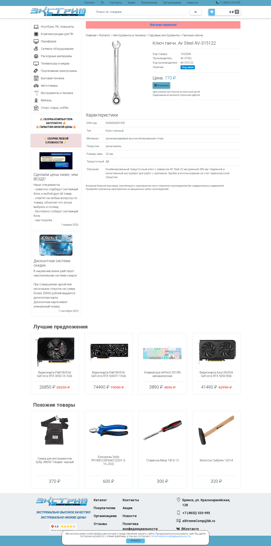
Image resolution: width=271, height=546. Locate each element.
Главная (91, 35)
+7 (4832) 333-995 (229, 2)
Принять (135, 541)
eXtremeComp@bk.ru (198, 521)
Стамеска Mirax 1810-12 (162, 460)
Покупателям (149, 2)
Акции (131, 2)
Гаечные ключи (193, 35)
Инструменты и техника (129, 35)
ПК (102, 2)
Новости (192, 2)
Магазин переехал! (163, 25)
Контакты (116, 2)
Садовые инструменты (164, 35)
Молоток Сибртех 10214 (216, 460)
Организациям (172, 2)
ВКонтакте (190, 529)
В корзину (163, 85)
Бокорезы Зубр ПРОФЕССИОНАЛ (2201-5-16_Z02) (108, 460)
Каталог (90, 2)
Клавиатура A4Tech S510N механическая (162, 374)
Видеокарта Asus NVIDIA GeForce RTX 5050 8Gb (216, 374)
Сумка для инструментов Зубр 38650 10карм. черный (55, 460)
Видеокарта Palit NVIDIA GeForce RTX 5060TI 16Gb (108, 374)
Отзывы (100, 524)
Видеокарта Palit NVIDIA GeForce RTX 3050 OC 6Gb (54, 374)
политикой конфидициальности (171, 536)
